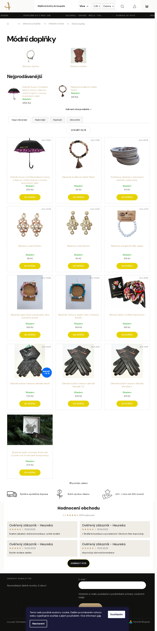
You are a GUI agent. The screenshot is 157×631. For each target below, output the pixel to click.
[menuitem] (51, 6)
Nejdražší (57, 120)
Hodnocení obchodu (78, 508)
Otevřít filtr (78, 130)
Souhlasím (116, 614)
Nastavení (38, 623)
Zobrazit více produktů (77, 109)
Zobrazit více (78, 563)
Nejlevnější (40, 120)
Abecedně (75, 120)
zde (99, 615)
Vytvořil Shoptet (141, 621)
